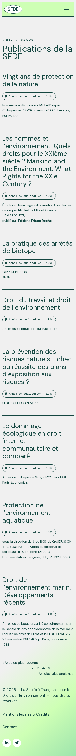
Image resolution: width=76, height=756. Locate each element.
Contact (9, 727)
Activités (26, 40)
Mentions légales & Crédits (25, 714)
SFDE (9, 40)
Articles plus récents (21, 662)
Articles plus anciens (55, 673)
